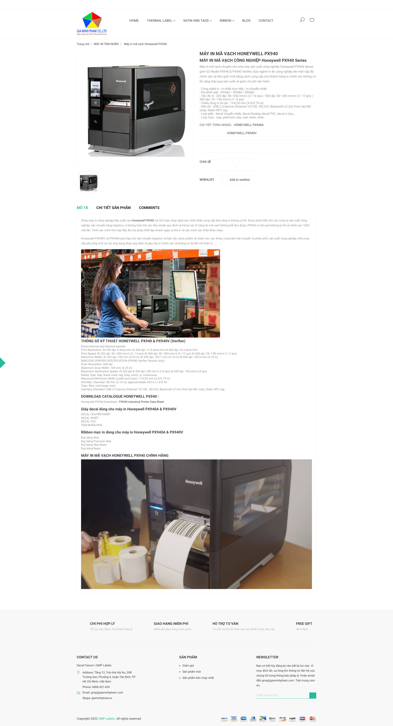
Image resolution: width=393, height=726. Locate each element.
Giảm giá (188, 665)
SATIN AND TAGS (196, 20)
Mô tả (82, 208)
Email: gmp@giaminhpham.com (102, 692)
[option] (88, 182)
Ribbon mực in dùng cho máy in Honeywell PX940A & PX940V (132, 432)
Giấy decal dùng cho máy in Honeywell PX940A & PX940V (128, 409)
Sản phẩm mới (191, 671)
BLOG (246, 20)
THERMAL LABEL (160, 20)
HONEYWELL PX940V (242, 133)
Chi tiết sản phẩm (113, 208)
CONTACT (266, 20)
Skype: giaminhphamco (97, 698)
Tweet (236, 161)
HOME (134, 20)
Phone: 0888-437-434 (96, 687)
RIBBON (226, 20)
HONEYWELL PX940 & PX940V (144, 341)
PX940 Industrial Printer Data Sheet (141, 402)
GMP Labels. (106, 718)
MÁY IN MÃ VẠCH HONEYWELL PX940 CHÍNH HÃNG (124, 455)
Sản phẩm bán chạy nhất (198, 678)
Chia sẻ (224, 161)
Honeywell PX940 (278, 60)
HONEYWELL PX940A (249, 125)
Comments (149, 208)
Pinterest (247, 161)
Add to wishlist (240, 180)
